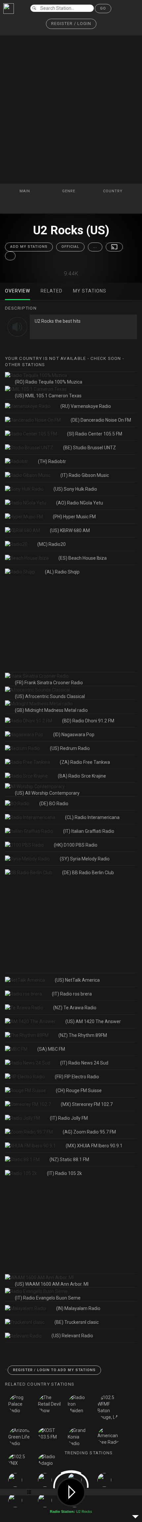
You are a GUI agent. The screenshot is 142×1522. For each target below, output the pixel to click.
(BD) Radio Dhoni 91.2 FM (88, 720)
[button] (71, 24)
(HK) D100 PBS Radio (75, 845)
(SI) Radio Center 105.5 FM (94, 433)
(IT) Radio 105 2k (64, 1173)
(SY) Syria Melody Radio (85, 858)
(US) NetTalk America (77, 980)
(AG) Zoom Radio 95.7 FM (89, 1132)
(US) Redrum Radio (70, 748)
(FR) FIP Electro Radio (77, 1076)
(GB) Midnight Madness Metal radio (51, 710)
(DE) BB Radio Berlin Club (88, 872)
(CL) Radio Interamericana (92, 817)
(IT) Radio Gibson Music (84, 475)
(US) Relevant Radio (72, 1335)
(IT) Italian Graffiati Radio (88, 831)
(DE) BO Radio (53, 803)
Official (70, 247)
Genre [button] (69, 191)
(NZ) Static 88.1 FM (69, 1159)
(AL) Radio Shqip (62, 571)
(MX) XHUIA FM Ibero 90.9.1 (94, 1145)
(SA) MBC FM (51, 1049)
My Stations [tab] (89, 290)
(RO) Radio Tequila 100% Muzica (48, 382)
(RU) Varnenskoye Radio (85, 406)
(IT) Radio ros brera (72, 993)
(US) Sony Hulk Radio (75, 489)
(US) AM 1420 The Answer (93, 1021)
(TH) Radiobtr (52, 461)
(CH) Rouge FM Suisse (79, 1090)
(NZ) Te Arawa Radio (74, 1007)
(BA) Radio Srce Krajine (82, 776)
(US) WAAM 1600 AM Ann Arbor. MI (52, 1284)
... (95, 247)
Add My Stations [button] (29, 247)
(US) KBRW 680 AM (70, 530)
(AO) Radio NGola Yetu (79, 502)
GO (103, 8)
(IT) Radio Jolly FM (69, 1118)
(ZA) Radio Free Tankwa (85, 762)
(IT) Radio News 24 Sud (84, 1062)
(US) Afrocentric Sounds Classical (50, 696)
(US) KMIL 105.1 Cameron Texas (48, 395)
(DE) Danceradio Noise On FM (101, 420)
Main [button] (25, 191)
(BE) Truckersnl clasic (76, 1322)
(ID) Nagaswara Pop (73, 734)
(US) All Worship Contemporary (47, 793)
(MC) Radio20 (51, 544)
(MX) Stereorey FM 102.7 (87, 1104)
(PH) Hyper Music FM (74, 516)
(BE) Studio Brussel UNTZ (89, 447)
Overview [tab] (17, 290)
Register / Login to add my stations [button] (54, 1370)
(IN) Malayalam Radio (78, 1308)
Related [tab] (51, 290)
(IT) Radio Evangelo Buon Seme (48, 1297)
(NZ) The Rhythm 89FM (82, 1035)
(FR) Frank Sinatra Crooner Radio (49, 682)
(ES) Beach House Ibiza (82, 558)
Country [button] (113, 191)
